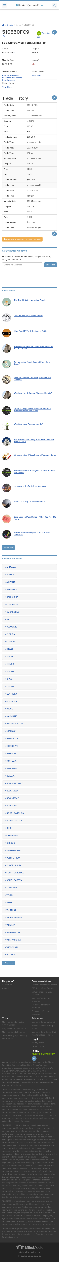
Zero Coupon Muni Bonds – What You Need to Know (35, 518)
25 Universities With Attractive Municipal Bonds (35, 455)
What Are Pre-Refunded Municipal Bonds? (33, 393)
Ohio (9, 828)
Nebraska (11, 768)
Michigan (11, 731)
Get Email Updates (16, 250)
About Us (6, 988)
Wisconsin (12, 947)
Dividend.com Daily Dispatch (44, 985)
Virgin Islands (14, 917)
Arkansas (11, 589)
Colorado (12, 604)
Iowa (9, 679)
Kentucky (11, 694)
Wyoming (11, 955)
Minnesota (12, 738)
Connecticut (13, 612)
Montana (11, 761)
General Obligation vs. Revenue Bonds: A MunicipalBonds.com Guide (32, 409)
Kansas (10, 686)
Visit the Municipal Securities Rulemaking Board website (12, 77)
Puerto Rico (13, 858)
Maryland (11, 716)
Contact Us (7, 985)
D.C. (8, 619)
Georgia (10, 642)
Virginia (10, 925)
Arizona (10, 582)
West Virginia (13, 940)
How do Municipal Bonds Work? (28, 316)
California (12, 597)
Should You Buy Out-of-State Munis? (30, 501)
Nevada (10, 776)
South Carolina (15, 873)
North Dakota (14, 820)
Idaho (9, 656)
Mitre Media (29, 1247)
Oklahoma (12, 835)
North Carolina (15, 813)
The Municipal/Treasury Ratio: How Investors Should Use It (34, 440)
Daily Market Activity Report (14, 1028)
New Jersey (12, 791)
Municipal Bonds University (44, 1022)
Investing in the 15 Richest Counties (30, 486)
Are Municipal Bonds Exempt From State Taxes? (32, 363)
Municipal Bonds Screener (13, 1032)
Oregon (10, 843)
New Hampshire (14, 783)
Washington (13, 932)
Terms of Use (38, 1046)
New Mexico (12, 798)
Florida (10, 634)
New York (11, 805)
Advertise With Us (29, 1252)
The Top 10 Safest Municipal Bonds (30, 300)
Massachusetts (14, 724)
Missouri (11, 753)
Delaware (11, 627)
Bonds (10, 25)
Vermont (11, 910)
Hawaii (9, 649)
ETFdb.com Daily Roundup (43, 988)
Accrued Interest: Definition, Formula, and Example (32, 379)
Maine (9, 709)
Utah (9, 902)
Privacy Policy (38, 1043)
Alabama (11, 567)
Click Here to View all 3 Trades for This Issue (23, 239)
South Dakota (14, 880)
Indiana (10, 671)
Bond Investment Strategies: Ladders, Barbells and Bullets (34, 471)
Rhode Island (13, 865)
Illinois (10, 664)
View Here (36, 75)
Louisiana (11, 701)
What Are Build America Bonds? (28, 424)
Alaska (10, 574)
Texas (9, 895)
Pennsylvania (13, 850)
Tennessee (11, 887)
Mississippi (12, 746)
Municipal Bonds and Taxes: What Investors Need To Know (33, 348)
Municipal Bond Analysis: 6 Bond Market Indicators (32, 533)
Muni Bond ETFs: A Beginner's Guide (30, 331)
